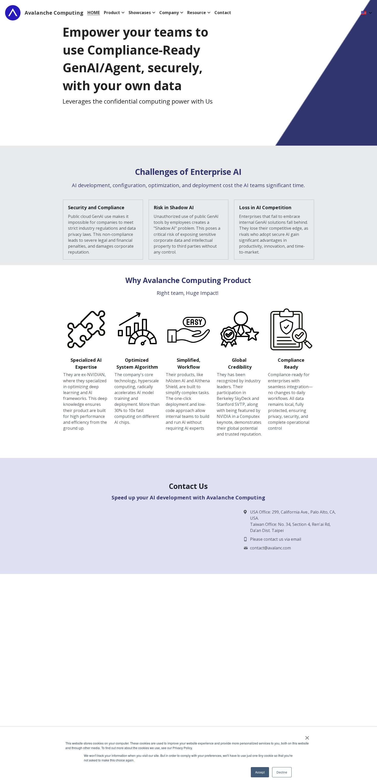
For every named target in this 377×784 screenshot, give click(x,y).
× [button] (307, 736)
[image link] (86, 330)
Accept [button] (260, 772)
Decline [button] (281, 772)
